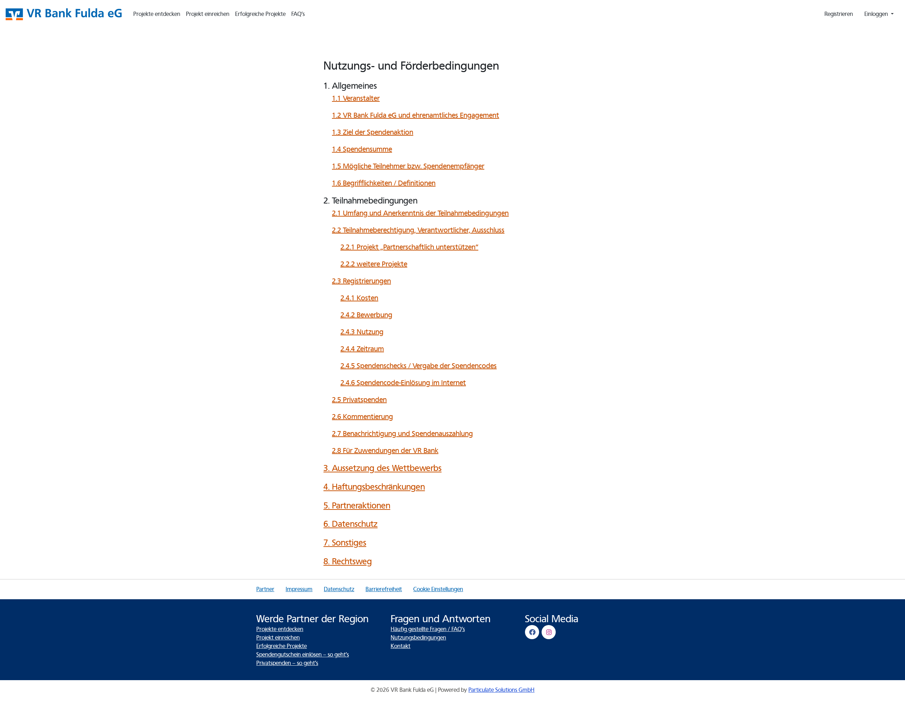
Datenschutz (339, 589)
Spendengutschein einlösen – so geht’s (302, 654)
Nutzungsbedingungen (418, 637)
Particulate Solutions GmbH (501, 690)
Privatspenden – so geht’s (287, 663)
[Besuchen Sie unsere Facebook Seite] (533, 632)
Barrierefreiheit (384, 589)
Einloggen (876, 14)
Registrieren (838, 14)
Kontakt (400, 646)
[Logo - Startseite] (66, 14)
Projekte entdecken (156, 14)
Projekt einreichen (207, 14)
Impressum (299, 589)
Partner (265, 589)
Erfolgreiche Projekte (260, 14)
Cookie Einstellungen (438, 589)
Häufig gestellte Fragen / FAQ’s (428, 629)
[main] (452, 309)
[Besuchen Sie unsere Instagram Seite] (550, 632)
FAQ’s (298, 14)
